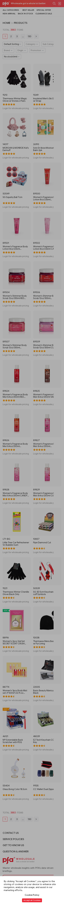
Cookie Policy (32, 895)
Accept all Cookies (32, 900)
